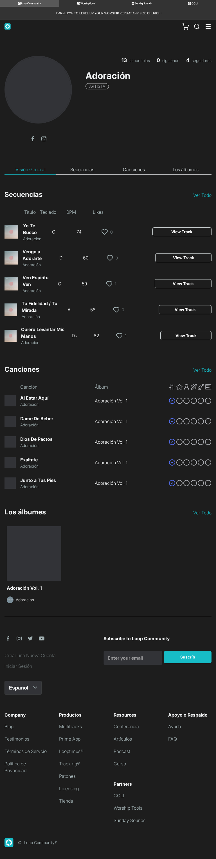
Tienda (66, 801)
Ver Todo (202, 195)
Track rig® (69, 764)
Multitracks (70, 726)
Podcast (122, 751)
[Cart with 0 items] (185, 26)
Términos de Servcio (25, 751)
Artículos (123, 739)
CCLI (119, 795)
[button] (32, 138)
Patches (67, 776)
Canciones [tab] (134, 169)
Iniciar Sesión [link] (18, 666)
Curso (120, 764)
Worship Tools (128, 808)
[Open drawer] (208, 26)
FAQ (172, 739)
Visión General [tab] (30, 169)
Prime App (69, 739)
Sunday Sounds (129, 820)
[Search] (197, 26)
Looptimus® (71, 751)
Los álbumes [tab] (186, 169)
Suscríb (187, 657)
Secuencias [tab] (82, 169)
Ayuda (174, 726)
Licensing (69, 788)
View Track (181, 231)
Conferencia (126, 726)
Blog (9, 726)
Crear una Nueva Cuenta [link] (30, 655)
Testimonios (16, 739)
